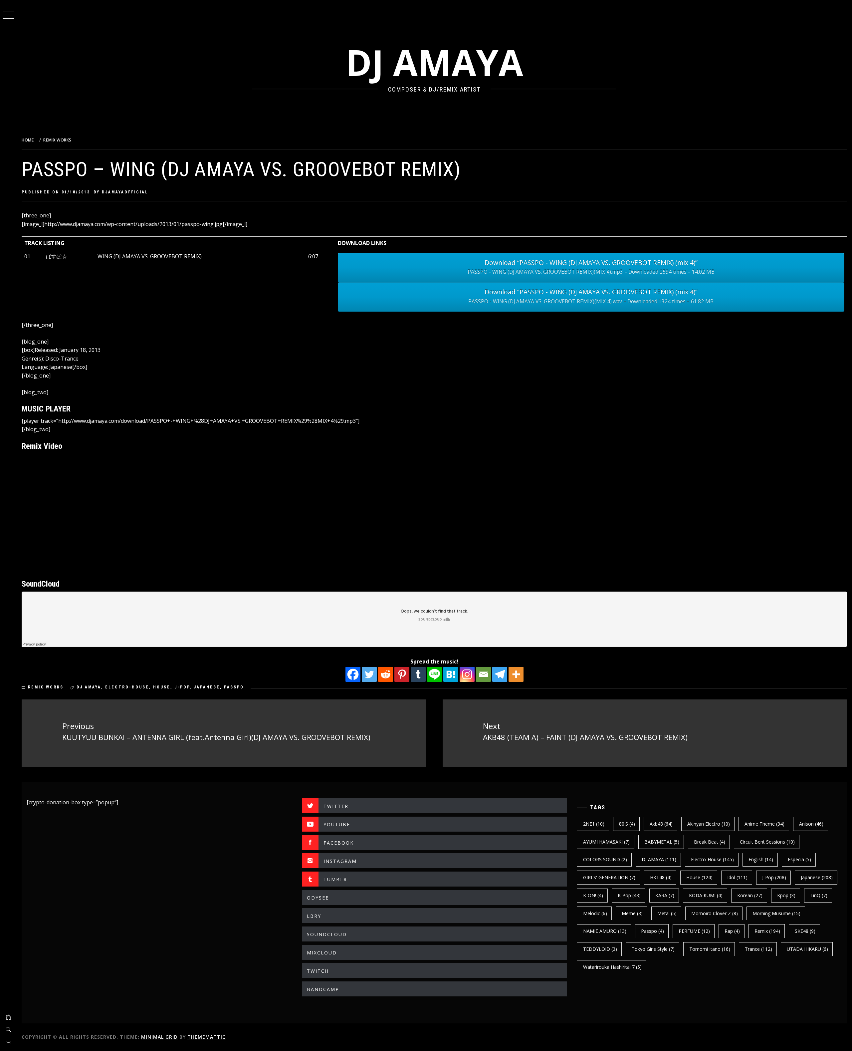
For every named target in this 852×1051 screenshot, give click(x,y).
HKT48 (661, 877)
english (760, 859)
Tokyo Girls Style (653, 949)
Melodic (595, 913)
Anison (811, 824)
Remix (767, 931)
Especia (799, 859)
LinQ (818, 895)
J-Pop (182, 687)
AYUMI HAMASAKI (606, 842)
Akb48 (661, 824)
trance (758, 949)
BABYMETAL (661, 842)
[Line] (434, 674)
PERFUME (694, 931)
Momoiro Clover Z (714, 913)
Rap (732, 931)
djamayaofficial (125, 192)
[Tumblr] (418, 674)
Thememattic (206, 1037)
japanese (207, 687)
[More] (516, 674)
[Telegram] (499, 674)
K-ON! (593, 895)
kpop (786, 895)
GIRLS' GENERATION (609, 877)
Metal (667, 913)
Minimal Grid (159, 1037)
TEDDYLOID (600, 949)
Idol (737, 877)
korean (749, 895)
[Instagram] (467, 674)
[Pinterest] (401, 674)
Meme (632, 913)
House (161, 687)
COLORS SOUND (605, 859)
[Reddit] (385, 674)
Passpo (234, 687)
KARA (664, 895)
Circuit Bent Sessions (767, 842)
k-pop (629, 895)
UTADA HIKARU (807, 949)
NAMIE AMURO (604, 931)
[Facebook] (352, 674)
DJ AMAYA (434, 62)
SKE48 (805, 931)
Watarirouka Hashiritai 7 (612, 967)
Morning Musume (776, 913)
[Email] (483, 674)
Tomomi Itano (709, 949)
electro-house (127, 687)
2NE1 (593, 824)
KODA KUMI (706, 895)
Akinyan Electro (708, 824)
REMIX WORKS (46, 687)
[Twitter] (369, 674)
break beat (709, 842)
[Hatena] (450, 674)
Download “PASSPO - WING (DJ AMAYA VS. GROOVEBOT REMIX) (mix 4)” (591, 267)
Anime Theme (764, 824)
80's (627, 824)
